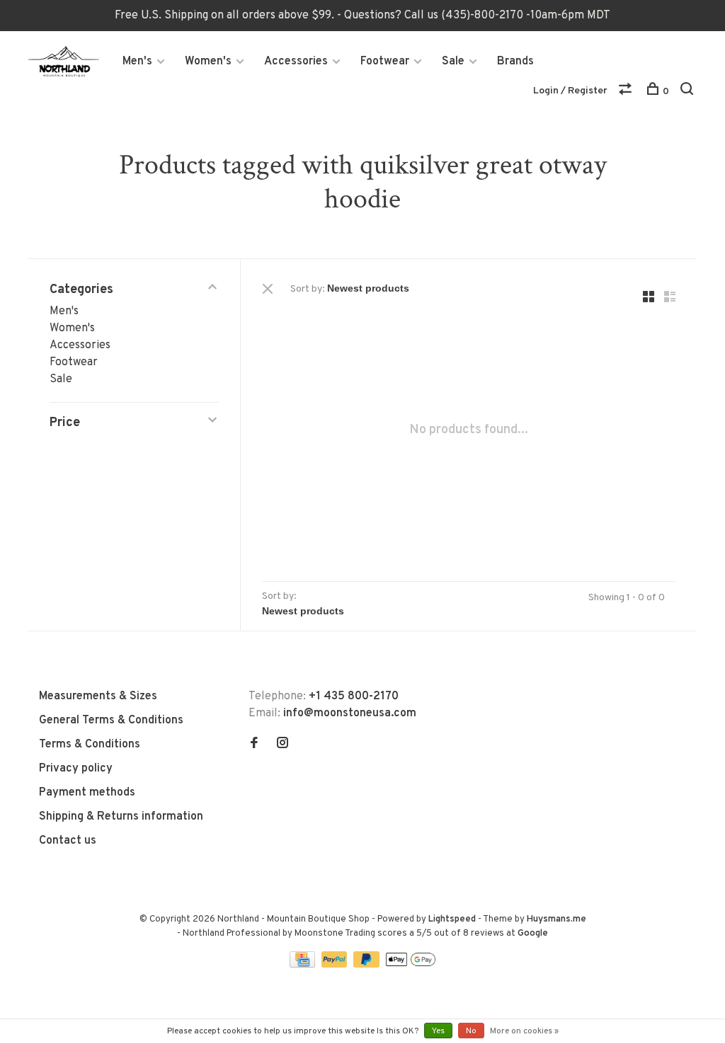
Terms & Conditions (89, 745)
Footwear (384, 62)
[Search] (688, 92)
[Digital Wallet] (410, 965)
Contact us (67, 841)
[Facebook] (254, 745)
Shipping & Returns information (121, 817)
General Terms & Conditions (111, 720)
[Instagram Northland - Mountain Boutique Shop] (282, 745)
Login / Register (570, 91)
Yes (438, 1031)
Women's (208, 62)
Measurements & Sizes (98, 696)
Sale (453, 62)
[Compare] (627, 92)
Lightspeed (452, 919)
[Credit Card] (304, 965)
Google (533, 933)
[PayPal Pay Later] (367, 965)
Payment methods (87, 793)
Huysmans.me (556, 919)
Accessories (296, 62)
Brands (515, 62)
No (471, 1031)
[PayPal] (335, 965)
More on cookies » (524, 1031)
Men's (137, 62)
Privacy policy (76, 769)
